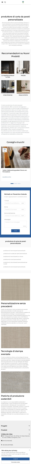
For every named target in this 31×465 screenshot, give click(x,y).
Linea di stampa (7, 95)
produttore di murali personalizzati (12, 259)
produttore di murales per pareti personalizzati (15, 253)
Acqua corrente (23, 95)
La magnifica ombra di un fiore (7, 76)
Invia (15, 230)
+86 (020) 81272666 (8, 445)
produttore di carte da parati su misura (13, 256)
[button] (12, 183)
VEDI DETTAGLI (7, 67)
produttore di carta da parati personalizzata (14, 250)
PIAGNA (23, 75)
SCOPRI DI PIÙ (7, 177)
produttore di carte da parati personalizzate (14, 266)
